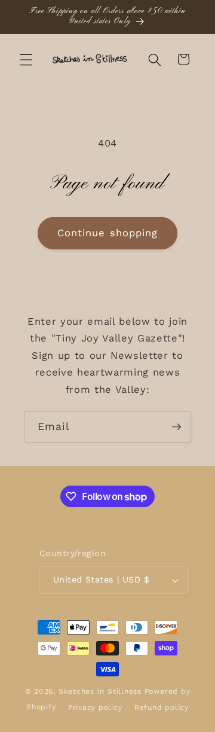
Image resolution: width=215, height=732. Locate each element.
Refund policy (161, 707)
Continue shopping (107, 233)
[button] (26, 59)
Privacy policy (95, 707)
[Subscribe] (176, 427)
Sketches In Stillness (100, 691)
